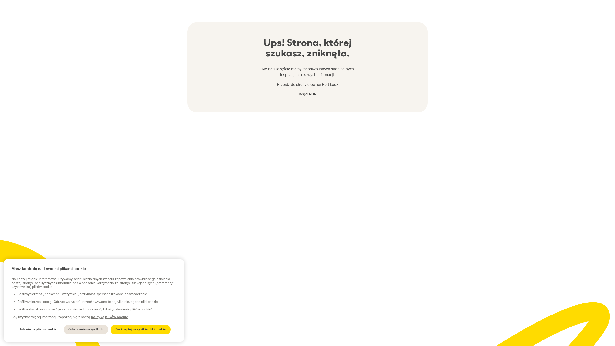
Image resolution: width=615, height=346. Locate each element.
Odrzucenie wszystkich (85, 329)
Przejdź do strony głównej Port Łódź (307, 84)
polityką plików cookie (109, 317)
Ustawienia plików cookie (37, 329)
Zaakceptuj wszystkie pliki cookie (140, 329)
